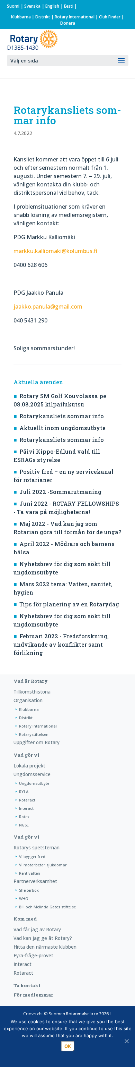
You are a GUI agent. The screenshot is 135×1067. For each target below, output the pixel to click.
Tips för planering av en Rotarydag (69, 604)
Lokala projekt (29, 765)
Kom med (25, 919)
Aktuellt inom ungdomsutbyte (62, 427)
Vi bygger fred (32, 856)
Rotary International (74, 17)
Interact (26, 808)
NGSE (24, 824)
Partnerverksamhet (35, 881)
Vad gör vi (26, 755)
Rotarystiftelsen (33, 734)
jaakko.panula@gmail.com (48, 306)
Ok (67, 1046)
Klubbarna (21, 17)
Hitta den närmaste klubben (45, 946)
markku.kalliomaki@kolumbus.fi (55, 251)
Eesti (68, 6)
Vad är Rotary (31, 681)
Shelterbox (29, 890)
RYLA (23, 791)
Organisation (28, 700)
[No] (126, 1040)
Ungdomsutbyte (34, 783)
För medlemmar (33, 995)
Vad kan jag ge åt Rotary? (43, 938)
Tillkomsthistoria (32, 691)
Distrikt (42, 17)
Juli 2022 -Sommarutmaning (60, 491)
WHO (23, 898)
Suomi (13, 6)
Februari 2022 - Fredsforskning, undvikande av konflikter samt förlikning (61, 644)
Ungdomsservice (32, 774)
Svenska (32, 6)
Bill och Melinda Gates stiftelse (47, 906)
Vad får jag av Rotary (37, 929)
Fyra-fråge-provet (33, 955)
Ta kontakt (27, 985)
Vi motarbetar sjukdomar (43, 864)
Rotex (24, 816)
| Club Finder (107, 17)
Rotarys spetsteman (37, 847)
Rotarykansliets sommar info (61, 416)
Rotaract (27, 800)
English (52, 6)
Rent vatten (29, 873)
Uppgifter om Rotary (37, 742)
